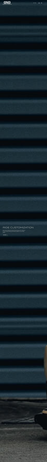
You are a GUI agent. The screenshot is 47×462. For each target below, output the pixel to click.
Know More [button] (5, 234)
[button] (43, 2)
